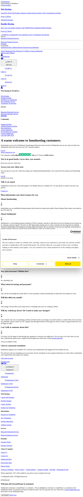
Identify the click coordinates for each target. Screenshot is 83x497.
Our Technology (6, 418)
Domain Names (6, 442)
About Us (4, 452)
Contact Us (4, 456)
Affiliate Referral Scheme (20, 47)
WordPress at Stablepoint (9, 100)
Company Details (42, 470)
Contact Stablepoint (36, 51)
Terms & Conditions (7, 470)
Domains (4, 44)
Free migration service (8, 101)
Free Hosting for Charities (21, 51)
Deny (15, 264)
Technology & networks (8, 103)
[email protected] (57, 338)
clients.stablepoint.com (72, 490)
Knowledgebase (34, 47)
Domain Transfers (6, 445)
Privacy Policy (19, 470)
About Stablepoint (7, 51)
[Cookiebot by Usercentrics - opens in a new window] (72, 232)
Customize (40, 264)
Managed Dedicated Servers (10, 38)
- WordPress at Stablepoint (9, 35)
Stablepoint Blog (6, 47)
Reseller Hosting (6, 98)
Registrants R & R (62, 470)
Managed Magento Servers (9, 42)
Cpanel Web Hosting (7, 397)
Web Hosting (5, 96)
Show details (72, 258)
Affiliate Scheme (6, 425)
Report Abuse (5, 466)
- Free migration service (25, 35)
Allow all (68, 264)
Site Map (52, 470)
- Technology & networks (41, 35)
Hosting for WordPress (8, 408)
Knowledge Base (6, 463)
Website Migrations (7, 421)
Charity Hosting (6, 404)
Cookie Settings (31, 470)
